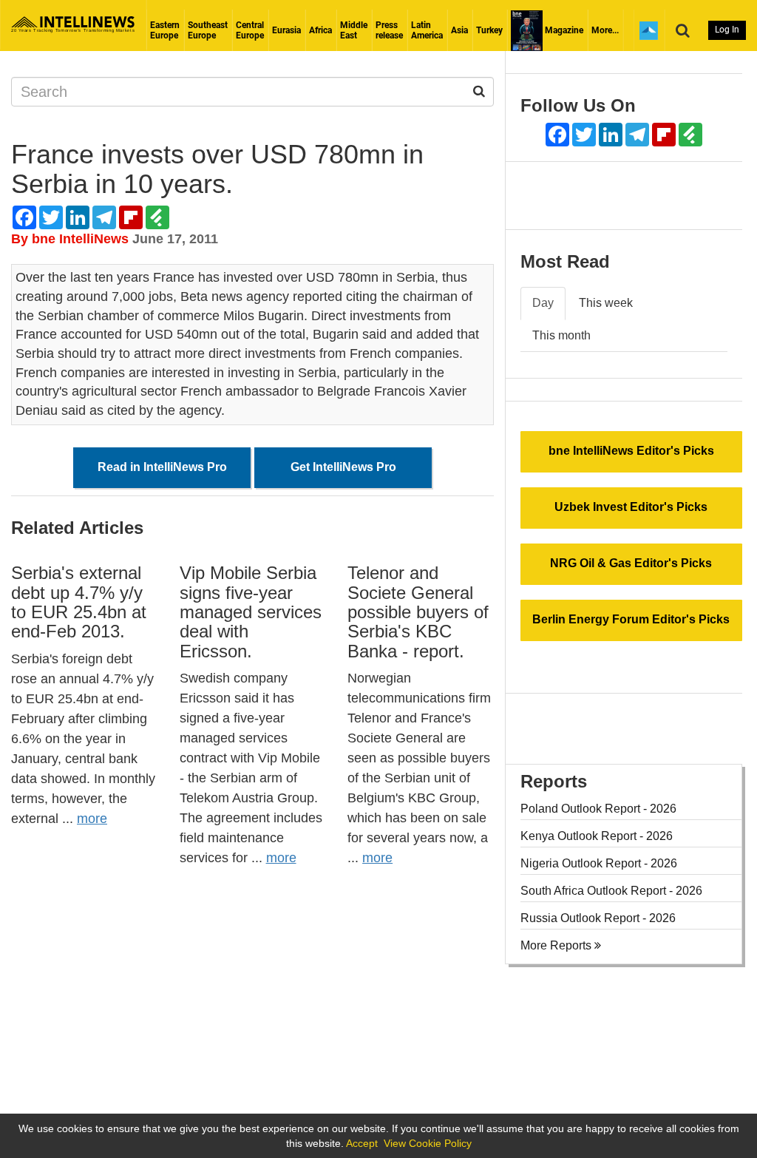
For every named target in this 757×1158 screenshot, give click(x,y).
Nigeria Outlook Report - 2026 (598, 863)
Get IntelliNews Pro (343, 467)
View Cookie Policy (428, 1143)
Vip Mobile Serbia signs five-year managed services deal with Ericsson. (251, 612)
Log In (727, 29)
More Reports (557, 945)
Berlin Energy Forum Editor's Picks (631, 619)
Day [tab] (543, 303)
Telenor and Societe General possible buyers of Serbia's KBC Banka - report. (418, 612)
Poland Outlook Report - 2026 (598, 808)
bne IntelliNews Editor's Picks (631, 450)
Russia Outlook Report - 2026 (598, 918)
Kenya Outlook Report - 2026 (596, 836)
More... (605, 30)
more (92, 818)
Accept (362, 1143)
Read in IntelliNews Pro (162, 467)
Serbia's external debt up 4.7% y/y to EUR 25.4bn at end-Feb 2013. (78, 602)
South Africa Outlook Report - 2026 (611, 890)
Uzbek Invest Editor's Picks (630, 507)
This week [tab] (606, 303)
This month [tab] (561, 335)
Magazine (563, 30)
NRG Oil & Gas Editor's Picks (631, 563)
